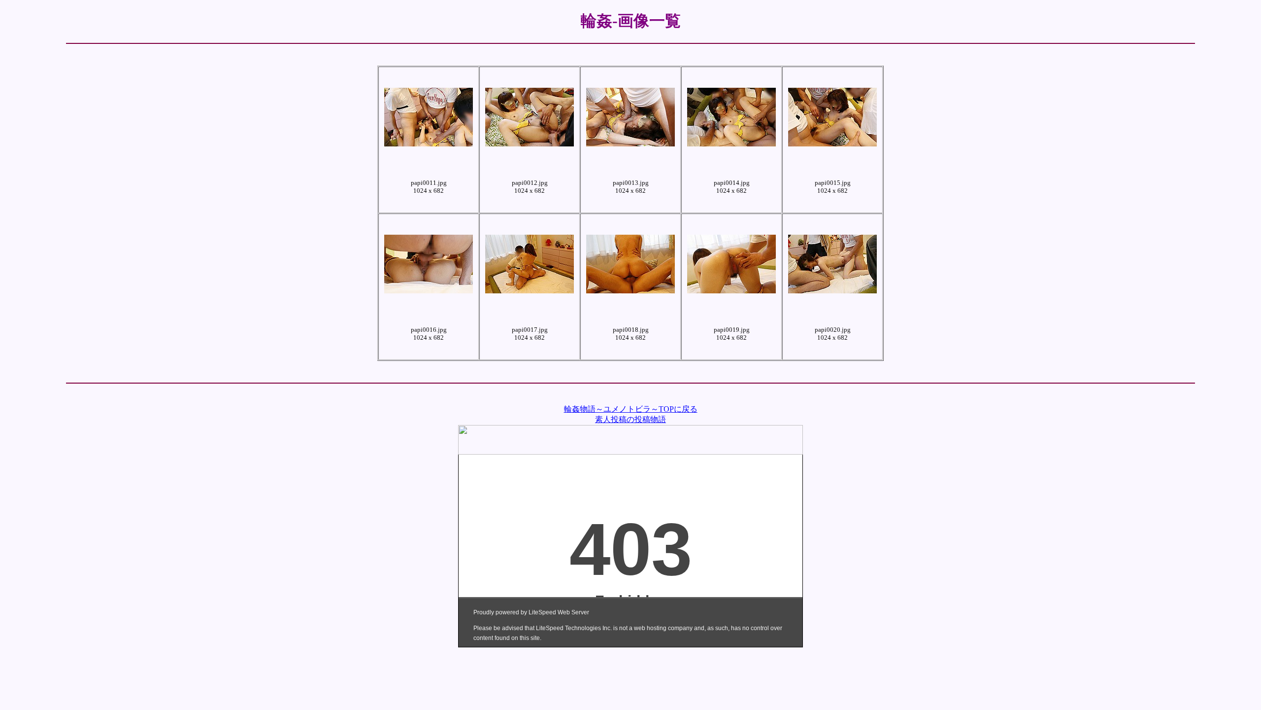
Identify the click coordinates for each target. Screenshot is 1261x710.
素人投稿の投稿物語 (630, 419)
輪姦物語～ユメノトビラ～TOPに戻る (630, 409)
